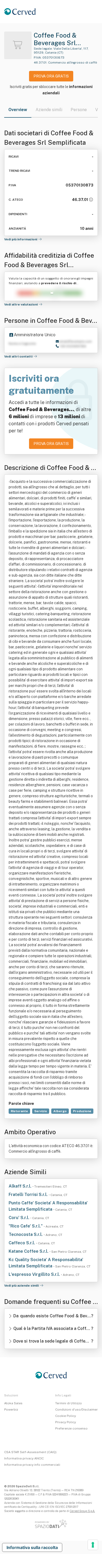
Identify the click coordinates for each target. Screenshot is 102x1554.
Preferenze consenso (71, 1428)
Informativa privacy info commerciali (32, 1465)
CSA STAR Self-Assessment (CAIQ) (30, 1452)
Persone (79, 109)
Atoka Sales (13, 1403)
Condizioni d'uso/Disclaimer (76, 1409)
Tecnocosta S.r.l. (26, 1234)
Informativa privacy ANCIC (24, 1458)
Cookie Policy (65, 1416)
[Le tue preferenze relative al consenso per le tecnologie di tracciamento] (93, 1545)
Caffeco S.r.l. (22, 1242)
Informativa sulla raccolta (32, 1547)
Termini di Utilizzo (68, 1403)
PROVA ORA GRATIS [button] (51, 76)
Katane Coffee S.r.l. (29, 1251)
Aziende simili (49, 109)
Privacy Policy (65, 1422)
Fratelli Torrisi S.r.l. (29, 1194)
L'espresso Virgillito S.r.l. (35, 1274)
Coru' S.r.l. (19, 1217)
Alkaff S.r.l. (20, 1186)
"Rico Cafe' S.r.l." (26, 1226)
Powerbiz (11, 1409)
